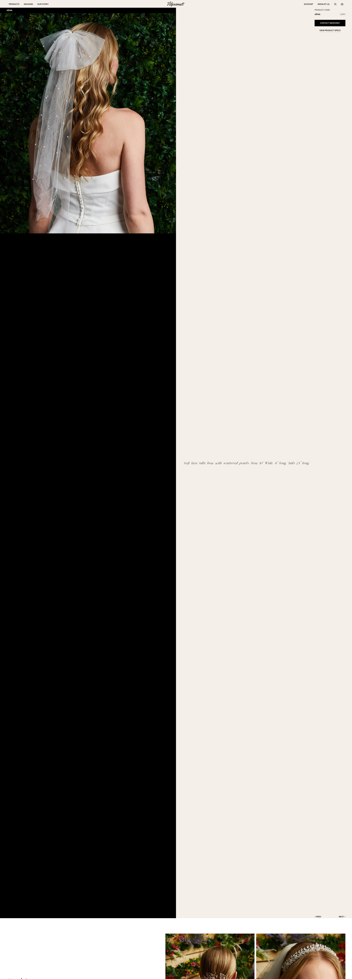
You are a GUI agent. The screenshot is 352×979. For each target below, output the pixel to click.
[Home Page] (176, 4)
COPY (342, 14)
